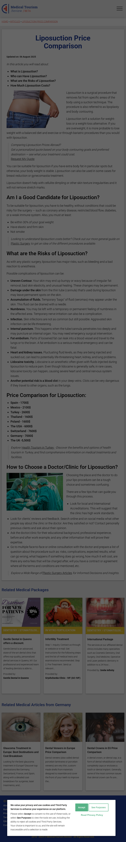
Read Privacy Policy (92, 815)
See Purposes (98, 807)
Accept (81, 807)
